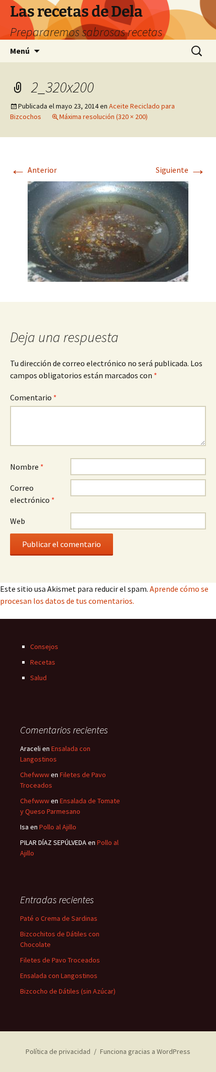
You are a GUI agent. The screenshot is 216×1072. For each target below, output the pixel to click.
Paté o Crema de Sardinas (58, 918)
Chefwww (34, 774)
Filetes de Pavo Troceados (60, 959)
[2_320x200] (108, 231)
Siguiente (181, 170)
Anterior (33, 170)
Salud (38, 677)
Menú (20, 51)
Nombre (27, 467)
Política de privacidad (58, 1051)
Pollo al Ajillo (57, 826)
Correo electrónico (32, 494)
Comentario (33, 397)
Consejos (44, 646)
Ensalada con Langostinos (58, 975)
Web (17, 521)
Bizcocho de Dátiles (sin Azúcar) (68, 991)
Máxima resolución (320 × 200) (103, 116)
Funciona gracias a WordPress (145, 1051)
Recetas (42, 662)
